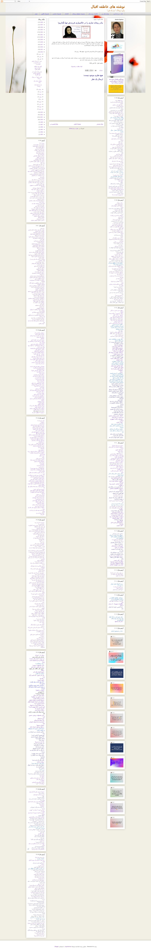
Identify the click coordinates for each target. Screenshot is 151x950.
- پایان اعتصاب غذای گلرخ (39, 478)
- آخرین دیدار (42, 373)
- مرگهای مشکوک (41, 270)
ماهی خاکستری (41, 833)
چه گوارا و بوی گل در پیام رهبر (38, 440)
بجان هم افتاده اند (40, 631)
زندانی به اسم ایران (119, 246)
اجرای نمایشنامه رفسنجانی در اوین (37, 398)
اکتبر (40, 59)
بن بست (42, 542)
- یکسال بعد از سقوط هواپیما (39, 146)
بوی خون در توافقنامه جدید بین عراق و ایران (116, 339)
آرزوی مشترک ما (39, 708)
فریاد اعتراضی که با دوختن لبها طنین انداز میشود (116, 492)
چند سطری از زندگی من (116, 379)
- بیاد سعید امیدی (41, 204)
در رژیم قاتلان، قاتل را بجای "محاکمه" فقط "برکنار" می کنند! (116, 297)
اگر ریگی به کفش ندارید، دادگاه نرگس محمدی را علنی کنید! (36, 827)
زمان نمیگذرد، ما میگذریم (38, 367)
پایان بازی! (120, 180)
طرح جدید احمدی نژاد (118, 496)
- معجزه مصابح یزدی (40, 153)
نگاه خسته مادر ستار (38, 695)
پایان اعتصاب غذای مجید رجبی (37, 344)
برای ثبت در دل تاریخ (39, 875)
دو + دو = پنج (41, 884)
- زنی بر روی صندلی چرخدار (39, 358)
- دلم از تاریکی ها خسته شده (39, 376)
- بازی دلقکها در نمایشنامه (39, 172)
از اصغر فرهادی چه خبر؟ (39, 436)
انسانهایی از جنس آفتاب (39, 644)
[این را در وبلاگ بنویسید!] (91, 70)
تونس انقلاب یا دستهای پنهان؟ (116, 318)
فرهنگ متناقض (41, 404)
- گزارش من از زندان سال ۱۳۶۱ (38, 292)
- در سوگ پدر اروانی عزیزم (39, 164)
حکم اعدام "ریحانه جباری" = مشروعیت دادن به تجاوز (38, 870)
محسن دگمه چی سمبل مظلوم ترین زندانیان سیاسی (116, 334)
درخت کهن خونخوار (118, 321)
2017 (41, 44)
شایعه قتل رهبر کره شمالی (117, 225)
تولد (43, 796)
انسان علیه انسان (40, 605)
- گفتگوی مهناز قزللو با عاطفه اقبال (37, 490)
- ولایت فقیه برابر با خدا (117, 368)
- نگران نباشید (42, 257)
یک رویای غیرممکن (39, 720)
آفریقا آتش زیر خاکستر (118, 242)
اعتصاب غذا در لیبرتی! (118, 175)
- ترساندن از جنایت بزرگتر (39, 195)
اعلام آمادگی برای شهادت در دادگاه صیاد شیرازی (117, 575)
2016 (41, 47)
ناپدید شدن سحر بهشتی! (37, 753)
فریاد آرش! (41, 775)
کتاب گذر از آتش (40, 380)
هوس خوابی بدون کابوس (39, 874)
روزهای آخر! (41, 783)
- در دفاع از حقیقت (41, 190)
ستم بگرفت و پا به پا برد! (115, 556)
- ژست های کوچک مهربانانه (39, 188)
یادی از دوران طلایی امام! (117, 136)
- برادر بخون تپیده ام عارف (39, 295)
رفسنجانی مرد (41, 524)
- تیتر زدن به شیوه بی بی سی (38, 319)
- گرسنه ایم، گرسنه (41, 465)
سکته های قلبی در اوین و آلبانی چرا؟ (36, 444)
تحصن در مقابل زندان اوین (38, 426)
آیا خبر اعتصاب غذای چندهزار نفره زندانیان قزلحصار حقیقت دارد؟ (116, 188)
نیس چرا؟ (41, 740)
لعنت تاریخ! (41, 916)
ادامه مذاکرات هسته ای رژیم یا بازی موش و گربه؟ (116, 251)
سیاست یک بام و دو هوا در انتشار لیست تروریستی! (117, 221)
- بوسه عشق (42, 455)
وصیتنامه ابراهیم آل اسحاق (116, 389)
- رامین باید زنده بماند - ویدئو (39, 504)
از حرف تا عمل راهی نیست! (36, 658)
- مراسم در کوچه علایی (40, 360)
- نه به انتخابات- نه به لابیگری (38, 175)
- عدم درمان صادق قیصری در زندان (37, 482)
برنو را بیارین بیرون (40, 443)
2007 (41, 124)
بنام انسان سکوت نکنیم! (39, 620)
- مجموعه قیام (41, 450)
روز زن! (120, 330)
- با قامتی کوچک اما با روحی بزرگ (37, 460)
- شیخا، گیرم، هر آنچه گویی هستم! (116, 166)
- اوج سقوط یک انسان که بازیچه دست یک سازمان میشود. (116, 164)
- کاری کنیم (42, 304)
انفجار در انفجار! (40, 690)
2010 (41, 119)
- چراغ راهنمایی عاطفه (40, 290)
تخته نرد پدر (41, 793)
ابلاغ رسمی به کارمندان (118, 237)
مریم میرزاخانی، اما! (40, 581)
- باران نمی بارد (41, 447)
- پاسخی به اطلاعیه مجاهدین (38, 167)
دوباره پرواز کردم (39, 710)
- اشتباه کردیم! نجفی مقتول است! (37, 359)
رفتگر (42, 670)
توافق (121, 182)
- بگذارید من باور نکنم (40, 206)
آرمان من (42, 633)
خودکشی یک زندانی (118, 155)
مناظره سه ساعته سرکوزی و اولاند (116, 258)
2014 (41, 52)
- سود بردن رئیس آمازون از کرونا (38, 256)
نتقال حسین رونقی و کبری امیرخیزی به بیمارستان (116, 416)
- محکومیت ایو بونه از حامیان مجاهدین (36, 298)
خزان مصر (120, 406)
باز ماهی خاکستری (40, 528)
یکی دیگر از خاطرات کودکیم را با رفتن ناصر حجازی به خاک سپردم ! (117, 363)
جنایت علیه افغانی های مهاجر (38, 263)
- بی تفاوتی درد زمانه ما (118, 586)
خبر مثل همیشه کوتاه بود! (117, 268)
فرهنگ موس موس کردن (118, 316)
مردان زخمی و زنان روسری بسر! (116, 133)
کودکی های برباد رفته (39, 771)
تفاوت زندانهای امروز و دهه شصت (116, 208)
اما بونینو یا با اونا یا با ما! (117, 194)
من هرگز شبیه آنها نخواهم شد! (37, 896)
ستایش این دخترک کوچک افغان (36, 702)
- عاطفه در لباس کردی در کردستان (37, 476)
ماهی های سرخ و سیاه (39, 543)
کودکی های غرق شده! (39, 835)
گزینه (122, 236)
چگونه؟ (121, 509)
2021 (41, 34)
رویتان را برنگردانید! (39, 745)
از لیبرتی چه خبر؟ (40, 872)
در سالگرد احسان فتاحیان (39, 907)
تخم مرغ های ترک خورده (117, 147)
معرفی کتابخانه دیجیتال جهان (116, 317)
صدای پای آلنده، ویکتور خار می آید (37, 405)
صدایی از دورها (119, 544)
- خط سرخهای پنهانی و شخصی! (116, 332)
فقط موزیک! (41, 539)
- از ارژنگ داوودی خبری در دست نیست (36, 192)
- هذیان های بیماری (41, 337)
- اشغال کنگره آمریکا (40, 147)
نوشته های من (105, 14)
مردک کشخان (41, 571)
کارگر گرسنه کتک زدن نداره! (38, 609)
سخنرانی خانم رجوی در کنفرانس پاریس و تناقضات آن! (116, 178)
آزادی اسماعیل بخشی (39, 407)
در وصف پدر (120, 585)
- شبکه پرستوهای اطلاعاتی (39, 156)
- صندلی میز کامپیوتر (40, 269)
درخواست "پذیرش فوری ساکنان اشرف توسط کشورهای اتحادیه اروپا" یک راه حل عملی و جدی (116, 375)
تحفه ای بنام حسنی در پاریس (38, 362)
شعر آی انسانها (119, 621)
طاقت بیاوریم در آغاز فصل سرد (37, 642)
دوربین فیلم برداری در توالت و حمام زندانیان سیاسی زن (37, 905)
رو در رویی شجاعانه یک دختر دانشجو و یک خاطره (116, 553)
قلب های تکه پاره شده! (38, 760)
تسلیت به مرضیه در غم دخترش (116, 462)
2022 (41, 32)
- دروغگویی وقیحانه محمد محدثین (37, 276)
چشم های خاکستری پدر (117, 176)
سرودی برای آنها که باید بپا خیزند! (37, 825)
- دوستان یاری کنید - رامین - (39, 489)
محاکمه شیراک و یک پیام (116, 401)
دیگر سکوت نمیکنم (40, 501)
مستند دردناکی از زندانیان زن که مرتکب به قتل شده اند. (116, 430)
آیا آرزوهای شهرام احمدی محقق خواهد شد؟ (38, 737)
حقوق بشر (42, 776)
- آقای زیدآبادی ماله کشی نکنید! (38, 370)
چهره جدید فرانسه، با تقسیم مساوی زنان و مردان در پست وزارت (116, 261)
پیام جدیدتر (100, 124)
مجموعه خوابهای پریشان (78, 14)
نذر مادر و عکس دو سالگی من (36, 868)
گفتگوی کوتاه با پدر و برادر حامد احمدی (36, 801)
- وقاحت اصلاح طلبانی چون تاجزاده (37, 234)
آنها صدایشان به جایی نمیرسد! (37, 594)
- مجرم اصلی (42, 202)
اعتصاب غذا (41, 768)
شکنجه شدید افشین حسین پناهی (37, 634)
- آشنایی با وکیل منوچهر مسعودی (38, 220)
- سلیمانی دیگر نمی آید (40, 332)
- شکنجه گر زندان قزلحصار (39, 374)
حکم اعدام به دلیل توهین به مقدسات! (36, 903)
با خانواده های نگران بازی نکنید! (37, 839)
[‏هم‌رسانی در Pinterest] (86, 70)
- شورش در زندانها (41, 248)
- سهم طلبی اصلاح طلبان (39, 351)
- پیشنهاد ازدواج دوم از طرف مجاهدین (37, 200)
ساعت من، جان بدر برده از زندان (37, 335)
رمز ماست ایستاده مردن (39, 772)
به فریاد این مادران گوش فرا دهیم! (116, 186)
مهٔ (40, 99)
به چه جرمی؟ (41, 878)
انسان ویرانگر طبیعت (38, 698)
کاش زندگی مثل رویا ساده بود (116, 102)
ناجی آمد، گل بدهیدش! (39, 612)
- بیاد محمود (42, 306)
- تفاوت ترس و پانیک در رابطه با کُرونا (37, 236)
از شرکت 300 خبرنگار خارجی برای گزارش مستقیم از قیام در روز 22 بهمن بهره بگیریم (116, 455)
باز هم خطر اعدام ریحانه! (38, 85)
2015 (41, 49)
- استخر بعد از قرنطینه (40, 305)
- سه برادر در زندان (41, 313)
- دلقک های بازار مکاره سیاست (38, 193)
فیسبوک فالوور (45, 14)
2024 (41, 27)
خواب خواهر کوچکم (117, 518)
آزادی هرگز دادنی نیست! (118, 224)
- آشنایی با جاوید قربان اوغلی (38, 214)
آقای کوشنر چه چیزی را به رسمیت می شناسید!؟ (117, 540)
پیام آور (42, 758)
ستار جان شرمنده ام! (118, 299)
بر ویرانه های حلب (40, 779)
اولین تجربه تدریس (40, 377)
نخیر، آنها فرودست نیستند (38, 446)
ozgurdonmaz (68, 946)
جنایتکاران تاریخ (40, 560)
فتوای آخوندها (41, 402)
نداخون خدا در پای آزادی (118, 533)
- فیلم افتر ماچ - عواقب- (39, 150)
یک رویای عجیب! (119, 254)
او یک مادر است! (40, 619)
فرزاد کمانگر (40, 718)
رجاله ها (42, 678)
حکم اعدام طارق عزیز (117, 478)
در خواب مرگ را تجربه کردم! (116, 573)
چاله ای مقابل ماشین (39, 334)
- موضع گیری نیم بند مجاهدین (38, 879)
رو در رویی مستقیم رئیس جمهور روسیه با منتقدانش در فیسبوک (116, 397)
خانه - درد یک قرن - (118, 14)
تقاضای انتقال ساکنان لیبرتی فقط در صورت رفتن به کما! (116, 121)
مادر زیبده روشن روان (39, 857)
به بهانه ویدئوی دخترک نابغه (37, 727)
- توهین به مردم (41, 249)
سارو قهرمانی (41, 441)
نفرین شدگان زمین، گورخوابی (38, 782)
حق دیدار (42, 832)
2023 (41, 29)
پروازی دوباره (40, 762)
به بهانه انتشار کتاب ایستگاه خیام (37, 578)
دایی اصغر (120, 141)
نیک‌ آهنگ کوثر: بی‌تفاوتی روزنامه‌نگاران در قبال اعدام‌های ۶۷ (36, 930)
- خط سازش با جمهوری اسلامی (38, 169)
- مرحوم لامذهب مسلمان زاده (39, 238)
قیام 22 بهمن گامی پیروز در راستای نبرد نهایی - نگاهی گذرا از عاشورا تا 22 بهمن (116, 459)
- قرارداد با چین (41, 178)
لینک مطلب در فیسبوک (76, 66)
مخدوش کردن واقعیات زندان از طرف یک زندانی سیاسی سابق (37, 531)
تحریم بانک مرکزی (119, 204)
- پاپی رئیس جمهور (41, 157)
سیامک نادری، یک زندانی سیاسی (37, 641)
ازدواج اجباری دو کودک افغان (36, 700)
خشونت (42, 422)
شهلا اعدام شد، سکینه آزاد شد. (116, 506)
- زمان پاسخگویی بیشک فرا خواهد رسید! (36, 451)
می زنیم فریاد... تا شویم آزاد (38, 821)
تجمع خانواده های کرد (38, 672)
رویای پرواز (120, 288)
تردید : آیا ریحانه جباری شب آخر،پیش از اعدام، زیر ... (37, 62)
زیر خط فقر (41, 769)
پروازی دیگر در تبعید (117, 479)
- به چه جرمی (42, 467)
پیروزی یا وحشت (118, 519)
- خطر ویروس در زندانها (40, 235)
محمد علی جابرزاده (40, 536)
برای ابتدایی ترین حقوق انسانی (37, 339)
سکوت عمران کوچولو (38, 748)
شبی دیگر (120, 143)
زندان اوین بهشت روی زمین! (38, 575)
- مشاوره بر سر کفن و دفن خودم (38, 189)
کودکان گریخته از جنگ (39, 836)
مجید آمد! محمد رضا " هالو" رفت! (36, 819)
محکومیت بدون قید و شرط (38, 395)
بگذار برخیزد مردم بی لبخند (38, 427)
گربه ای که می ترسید (39, 506)
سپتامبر (39, 89)
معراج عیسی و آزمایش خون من (38, 203)
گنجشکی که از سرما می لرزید (38, 849)
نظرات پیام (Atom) (73, 128)
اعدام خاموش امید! (39, 703)
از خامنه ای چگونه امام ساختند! (37, 439)
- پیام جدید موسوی (41, 218)
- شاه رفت (42, 228)
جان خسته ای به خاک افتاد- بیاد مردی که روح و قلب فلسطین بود (116, 618)
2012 (41, 114)
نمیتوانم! (42, 635)
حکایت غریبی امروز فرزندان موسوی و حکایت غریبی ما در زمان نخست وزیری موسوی (116, 327)
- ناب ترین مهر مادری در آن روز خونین (36, 165)
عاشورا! (120, 394)
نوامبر (40, 56)
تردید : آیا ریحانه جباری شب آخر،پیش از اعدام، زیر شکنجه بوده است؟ (36, 921)
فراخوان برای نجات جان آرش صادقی (36, 582)
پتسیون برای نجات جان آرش (38, 584)
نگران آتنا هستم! (40, 797)
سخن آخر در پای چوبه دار (38, 538)
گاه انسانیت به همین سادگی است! (36, 600)
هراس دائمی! (41, 865)
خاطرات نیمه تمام (93, 14)
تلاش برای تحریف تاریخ (39, 394)
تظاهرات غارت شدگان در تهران (37, 613)
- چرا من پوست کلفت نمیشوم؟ (38, 209)
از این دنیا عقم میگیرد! (39, 889)
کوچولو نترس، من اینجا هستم (117, 110)
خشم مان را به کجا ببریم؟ (38, 893)
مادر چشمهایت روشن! (38, 665)
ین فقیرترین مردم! (39, 743)
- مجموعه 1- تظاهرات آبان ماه (38, 412)
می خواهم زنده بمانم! (39, 610)
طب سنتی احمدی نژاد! (118, 219)
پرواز (121, 371)
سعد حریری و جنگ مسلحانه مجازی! (36, 630)
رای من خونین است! (118, 243)
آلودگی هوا (120, 521)
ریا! (43, 623)
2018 (41, 42)
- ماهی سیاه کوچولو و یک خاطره (38, 383)
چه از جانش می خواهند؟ (37, 697)
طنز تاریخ (120, 400)
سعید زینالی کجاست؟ (39, 933)
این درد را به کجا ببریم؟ (39, 935)
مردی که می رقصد (40, 803)
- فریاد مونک (42, 462)
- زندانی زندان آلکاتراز (40, 494)
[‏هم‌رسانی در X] (89, 70)
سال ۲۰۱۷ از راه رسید (39, 522)
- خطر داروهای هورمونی (40, 158)
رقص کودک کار (41, 535)
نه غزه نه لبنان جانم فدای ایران (116, 463)
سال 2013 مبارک (119, 100)
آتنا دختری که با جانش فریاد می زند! (36, 556)
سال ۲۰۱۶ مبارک (39, 655)
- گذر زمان (42, 514)
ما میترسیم (41, 595)
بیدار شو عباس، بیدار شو (37, 667)
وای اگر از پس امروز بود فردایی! (37, 892)
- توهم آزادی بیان (41, 154)
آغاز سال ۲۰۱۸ (40, 420)
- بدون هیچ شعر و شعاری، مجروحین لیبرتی (117, 105)
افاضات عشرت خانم (39, 430)
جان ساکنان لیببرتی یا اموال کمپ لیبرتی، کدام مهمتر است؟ (37, 706)
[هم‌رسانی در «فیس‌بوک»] (87, 70)
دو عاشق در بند (40, 767)
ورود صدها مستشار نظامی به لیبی (116, 323)
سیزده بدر (121, 244)
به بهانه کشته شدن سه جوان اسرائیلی (36, 886)
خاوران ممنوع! (40, 725)
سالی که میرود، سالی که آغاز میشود (36, 791)
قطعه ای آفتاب (119, 253)
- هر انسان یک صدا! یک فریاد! (116, 157)
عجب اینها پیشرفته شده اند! (38, 909)
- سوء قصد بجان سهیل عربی (38, 500)
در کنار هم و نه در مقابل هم (116, 487)
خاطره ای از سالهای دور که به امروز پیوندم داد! (116, 263)
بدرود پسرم (41, 804)
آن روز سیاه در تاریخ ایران (38, 794)
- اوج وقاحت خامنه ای (40, 288)
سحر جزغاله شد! (40, 372)
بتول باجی (42, 387)
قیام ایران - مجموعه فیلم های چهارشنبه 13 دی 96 (38, 432)
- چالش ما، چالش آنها (40, 349)
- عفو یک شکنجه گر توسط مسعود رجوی (36, 171)
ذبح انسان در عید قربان (118, 589)
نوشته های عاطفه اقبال (108, 6)
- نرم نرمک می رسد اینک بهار (38, 179)
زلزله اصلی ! (41, 621)
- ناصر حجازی (119, 360)
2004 (41, 132)
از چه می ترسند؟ (40, 934)
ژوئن (40, 96)
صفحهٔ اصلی (77, 124)
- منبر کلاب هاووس (41, 183)
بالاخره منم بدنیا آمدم (118, 235)
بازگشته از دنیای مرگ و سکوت (37, 577)
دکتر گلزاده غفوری (119, 449)
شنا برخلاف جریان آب (118, 494)
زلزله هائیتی (120, 451)
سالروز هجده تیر (119, 278)
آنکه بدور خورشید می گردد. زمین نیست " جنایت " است (37, 545)
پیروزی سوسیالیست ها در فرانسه (116, 271)
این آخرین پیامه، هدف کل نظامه (37, 425)
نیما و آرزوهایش (40, 401)
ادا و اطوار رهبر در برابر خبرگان (116, 229)
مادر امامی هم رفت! (117, 346)
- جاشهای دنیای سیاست (39, 253)
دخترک (42, 626)
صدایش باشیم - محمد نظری (38, 614)
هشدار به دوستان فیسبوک (117, 445)
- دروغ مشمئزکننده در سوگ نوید (38, 318)
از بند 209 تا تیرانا (40, 588)
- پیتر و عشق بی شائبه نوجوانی (38, 384)
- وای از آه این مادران (40, 458)
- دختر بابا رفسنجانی (40, 151)
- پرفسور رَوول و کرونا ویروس (39, 245)
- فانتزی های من (41, 267)
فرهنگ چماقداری (119, 134)
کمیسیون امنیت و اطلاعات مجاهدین (37, 168)
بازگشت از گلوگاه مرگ (39, 587)
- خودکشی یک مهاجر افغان (39, 301)
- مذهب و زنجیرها (41, 199)
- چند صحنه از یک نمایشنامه (38, 497)
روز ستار (42, 838)
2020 (41, 37)
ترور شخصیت (120, 128)
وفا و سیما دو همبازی (39, 388)
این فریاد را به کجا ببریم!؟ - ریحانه (36, 910)
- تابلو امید (42, 464)
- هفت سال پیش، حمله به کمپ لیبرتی (36, 229)
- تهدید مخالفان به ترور (40, 278)
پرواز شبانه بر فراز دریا (39, 877)
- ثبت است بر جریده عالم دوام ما (37, 196)
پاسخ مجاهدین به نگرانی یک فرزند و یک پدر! (116, 145)
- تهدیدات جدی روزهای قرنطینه (38, 243)
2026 (41, 22)
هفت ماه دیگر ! (40, 902)
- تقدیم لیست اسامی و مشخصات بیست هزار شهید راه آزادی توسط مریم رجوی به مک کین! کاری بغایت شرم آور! (36, 552)
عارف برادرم (40, 858)
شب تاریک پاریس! (40, 842)
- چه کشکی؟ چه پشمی (40, 149)
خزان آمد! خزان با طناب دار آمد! (37, 895)
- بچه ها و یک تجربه (40, 363)
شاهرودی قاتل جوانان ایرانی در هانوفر (36, 434)
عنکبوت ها (120, 137)
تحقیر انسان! (40, 680)
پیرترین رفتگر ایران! (117, 348)
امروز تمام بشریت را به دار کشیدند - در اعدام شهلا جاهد (117, 504)
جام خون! (42, 840)
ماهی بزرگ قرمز (119, 154)
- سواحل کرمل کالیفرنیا (40, 250)
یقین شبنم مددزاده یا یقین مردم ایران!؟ (36, 773)
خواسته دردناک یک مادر (39, 599)
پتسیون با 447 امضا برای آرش (38, 585)
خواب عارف (119, 422)
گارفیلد (42, 400)
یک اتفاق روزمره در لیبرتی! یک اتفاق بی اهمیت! (116, 124)
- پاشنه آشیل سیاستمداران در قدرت (37, 174)
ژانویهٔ (40, 109)
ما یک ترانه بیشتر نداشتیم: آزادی (37, 640)
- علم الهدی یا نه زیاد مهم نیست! (37, 468)
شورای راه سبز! (118, 345)
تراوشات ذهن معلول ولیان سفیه (116, 507)
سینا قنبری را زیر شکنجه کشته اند (37, 437)
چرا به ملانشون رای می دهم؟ (38, 554)
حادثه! (42, 864)
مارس (40, 104)
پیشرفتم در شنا (41, 381)
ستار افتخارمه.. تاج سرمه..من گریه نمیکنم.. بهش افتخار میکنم (116, 301)
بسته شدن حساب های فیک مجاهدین (36, 182)
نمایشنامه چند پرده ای (39, 846)
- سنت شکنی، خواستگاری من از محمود (36, 291)
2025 (41, 24)
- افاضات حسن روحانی (40, 231)
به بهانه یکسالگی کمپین (39, 867)
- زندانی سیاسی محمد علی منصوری (37, 277)
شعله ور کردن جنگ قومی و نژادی (37, 408)
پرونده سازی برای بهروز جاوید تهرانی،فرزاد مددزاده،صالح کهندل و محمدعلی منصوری (116, 411)
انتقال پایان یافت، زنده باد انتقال (36, 765)
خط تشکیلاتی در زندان (39, 397)
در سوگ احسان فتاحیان (117, 542)
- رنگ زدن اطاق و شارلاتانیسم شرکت (37, 285)
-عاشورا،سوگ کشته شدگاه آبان (38, 312)
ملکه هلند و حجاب (119, 210)
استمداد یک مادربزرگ (39, 603)
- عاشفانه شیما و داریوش (39, 461)
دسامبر (39, 54)
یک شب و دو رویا (39, 742)
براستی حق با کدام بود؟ (39, 386)
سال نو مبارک (120, 203)
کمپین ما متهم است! (118, 116)
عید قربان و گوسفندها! (117, 407)
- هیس (43, 457)
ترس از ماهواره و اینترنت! (117, 230)
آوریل (40, 101)
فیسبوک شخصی (57, 14)
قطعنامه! (42, 780)
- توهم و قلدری (42, 323)
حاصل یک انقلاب (39, 673)
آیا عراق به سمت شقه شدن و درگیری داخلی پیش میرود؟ (116, 425)
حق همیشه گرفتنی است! (37, 735)
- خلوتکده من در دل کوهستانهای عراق (37, 210)
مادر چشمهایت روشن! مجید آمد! (37, 818)
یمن (43, 602)
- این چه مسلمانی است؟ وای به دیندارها (36, 923)
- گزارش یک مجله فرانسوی (39, 160)
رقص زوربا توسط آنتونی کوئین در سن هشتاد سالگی (116, 465)
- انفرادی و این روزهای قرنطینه (38, 246)
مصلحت (121, 280)
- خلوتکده (43, 338)
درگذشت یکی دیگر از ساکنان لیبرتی (36, 817)
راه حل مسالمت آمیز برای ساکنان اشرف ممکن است (116, 381)
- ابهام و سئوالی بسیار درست (38, 294)
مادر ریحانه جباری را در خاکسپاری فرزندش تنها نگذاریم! (37, 73)
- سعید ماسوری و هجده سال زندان (37, 479)
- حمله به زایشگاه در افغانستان (38, 273)
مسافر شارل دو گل (40, 391)
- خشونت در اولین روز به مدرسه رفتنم (37, 181)
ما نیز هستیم (41, 637)
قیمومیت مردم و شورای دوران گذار (37, 390)
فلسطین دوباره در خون (39, 888)
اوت (40, 91)
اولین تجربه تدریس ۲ (39, 379)
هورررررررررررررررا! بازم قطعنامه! (37, 900)
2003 (41, 134)
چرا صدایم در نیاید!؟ (118, 270)
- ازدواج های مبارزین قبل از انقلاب (37, 213)
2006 (41, 127)
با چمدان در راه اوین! (118, 287)
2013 (41, 112)
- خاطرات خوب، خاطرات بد (39, 302)
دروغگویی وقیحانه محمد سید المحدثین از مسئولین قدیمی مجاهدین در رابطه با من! (116, 80)
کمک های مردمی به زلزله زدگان (37, 624)
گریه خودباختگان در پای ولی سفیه (116, 476)
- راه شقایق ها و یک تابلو (39, 266)
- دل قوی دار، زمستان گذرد (39, 241)
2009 (41, 122)
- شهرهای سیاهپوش (41, 308)
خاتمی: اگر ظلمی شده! (116, 358)
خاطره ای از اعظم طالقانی (39, 409)
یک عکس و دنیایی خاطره (38, 589)
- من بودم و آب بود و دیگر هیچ (38, 356)
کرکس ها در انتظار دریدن (117, 211)
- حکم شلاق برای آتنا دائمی (39, 299)
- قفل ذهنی (42, 239)
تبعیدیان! (42, 805)
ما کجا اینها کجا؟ (40, 369)
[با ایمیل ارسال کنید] (92, 70)
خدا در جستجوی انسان (117, 631)
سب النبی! (41, 540)
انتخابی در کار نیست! (39, 561)
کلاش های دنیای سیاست (38, 211)
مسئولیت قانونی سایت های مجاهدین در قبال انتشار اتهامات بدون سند (116, 172)
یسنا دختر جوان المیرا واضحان (38, 596)
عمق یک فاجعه (40, 503)
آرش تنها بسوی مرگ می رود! (38, 580)
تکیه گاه (42, 448)
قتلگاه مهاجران (41, 815)
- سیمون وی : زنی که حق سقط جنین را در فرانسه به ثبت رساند (36, 573)
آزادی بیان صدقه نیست (117, 510)
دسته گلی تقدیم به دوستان (38, 863)
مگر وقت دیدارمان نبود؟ (38, 763)
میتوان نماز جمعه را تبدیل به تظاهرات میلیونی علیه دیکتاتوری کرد (116, 536)
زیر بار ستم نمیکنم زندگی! (38, 533)
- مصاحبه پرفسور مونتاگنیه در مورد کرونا (36, 255)
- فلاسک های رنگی (40, 355)
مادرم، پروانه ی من (40, 513)
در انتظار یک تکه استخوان (38, 429)
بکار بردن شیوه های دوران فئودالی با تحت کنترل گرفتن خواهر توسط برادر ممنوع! (116, 113)
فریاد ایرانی (41, 423)
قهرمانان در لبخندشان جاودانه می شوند (117, 546)
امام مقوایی (120, 218)
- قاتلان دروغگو (41, 217)
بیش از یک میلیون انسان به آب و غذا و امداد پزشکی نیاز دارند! (36, 823)
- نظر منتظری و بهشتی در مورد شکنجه (37, 481)
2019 (41, 39)
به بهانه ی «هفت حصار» (117, 190)
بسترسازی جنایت (40, 264)
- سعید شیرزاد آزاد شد (40, 262)
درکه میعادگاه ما (40, 663)
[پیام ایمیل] (95, 70)
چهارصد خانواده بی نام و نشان (38, 847)
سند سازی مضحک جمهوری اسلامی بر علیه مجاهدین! (117, 256)
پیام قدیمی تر (54, 124)
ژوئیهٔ (40, 94)
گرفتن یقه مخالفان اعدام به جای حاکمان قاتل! (38, 68)
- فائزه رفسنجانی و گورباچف (39, 232)
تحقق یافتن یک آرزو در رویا (117, 320)
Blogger (57, 946)
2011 (41, 117)
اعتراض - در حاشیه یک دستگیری (37, 778)
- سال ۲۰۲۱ (42, 143)
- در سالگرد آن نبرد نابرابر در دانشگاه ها (36, 475)
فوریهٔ (40, 106)
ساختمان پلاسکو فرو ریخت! (38, 529)
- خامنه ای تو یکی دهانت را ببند (38, 287)
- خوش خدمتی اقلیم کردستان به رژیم (37, 252)
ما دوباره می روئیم (40, 638)
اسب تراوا (121, 452)
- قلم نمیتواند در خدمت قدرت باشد (37, 197)
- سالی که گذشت (41, 242)
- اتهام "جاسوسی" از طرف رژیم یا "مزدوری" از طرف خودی (116, 314)
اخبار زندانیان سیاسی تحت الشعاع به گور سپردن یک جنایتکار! (36, 526)
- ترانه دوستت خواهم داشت (39, 144)
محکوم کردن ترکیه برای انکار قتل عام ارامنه (116, 434)
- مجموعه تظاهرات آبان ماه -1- (38, 352)
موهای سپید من (40, 393)
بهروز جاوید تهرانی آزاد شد (116, 437)
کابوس (121, 103)
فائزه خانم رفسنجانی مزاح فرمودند (37, 348)
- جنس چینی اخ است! (40, 271)
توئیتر (36, 14)
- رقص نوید (42, 176)
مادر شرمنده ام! (39, 747)
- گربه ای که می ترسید (40, 496)
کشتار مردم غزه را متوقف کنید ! (37, 891)
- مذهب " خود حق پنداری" (39, 353)
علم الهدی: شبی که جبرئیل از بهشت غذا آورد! (116, 498)
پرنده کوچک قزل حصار (117, 584)
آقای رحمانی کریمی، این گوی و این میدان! (116, 118)
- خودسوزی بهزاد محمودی (39, 216)
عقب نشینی (120, 525)
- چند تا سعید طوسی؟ (40, 499)
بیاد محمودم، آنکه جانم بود (38, 598)
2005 (41, 129)
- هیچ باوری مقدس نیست (39, 297)
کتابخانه (67, 14)
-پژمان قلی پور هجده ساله (39, 207)
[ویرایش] (28, 849)
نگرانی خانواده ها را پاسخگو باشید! (37, 885)
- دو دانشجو (42, 274)
